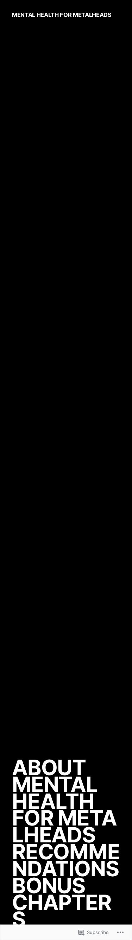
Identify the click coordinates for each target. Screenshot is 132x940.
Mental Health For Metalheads (62, 14)
